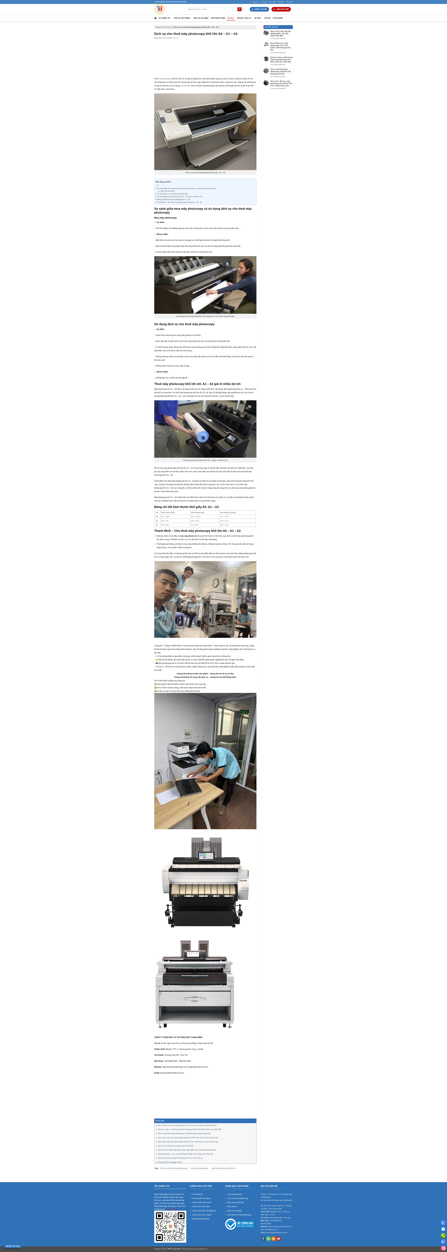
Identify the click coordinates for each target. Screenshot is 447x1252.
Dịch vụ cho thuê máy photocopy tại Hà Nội (175, 1146)
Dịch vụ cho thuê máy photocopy (173, 1168)
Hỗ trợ (257, 18)
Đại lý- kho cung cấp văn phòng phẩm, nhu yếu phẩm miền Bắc (280, 33)
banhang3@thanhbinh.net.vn (277, 1232)
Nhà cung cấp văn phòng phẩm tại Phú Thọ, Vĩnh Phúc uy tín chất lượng (188, 1142)
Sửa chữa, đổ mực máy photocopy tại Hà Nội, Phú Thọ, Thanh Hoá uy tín (188, 1138)
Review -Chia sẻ (244, 18)
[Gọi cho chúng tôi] (268, 1238)
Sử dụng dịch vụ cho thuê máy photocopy (172, 194)
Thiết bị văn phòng (182, 18)
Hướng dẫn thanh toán (201, 1202)
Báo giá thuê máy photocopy (239, 1215)
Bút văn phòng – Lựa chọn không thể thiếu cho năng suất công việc (185, 1154)
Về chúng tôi (164, 18)
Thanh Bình (186, 86)
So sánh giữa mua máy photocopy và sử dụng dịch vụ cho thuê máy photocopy (186, 188)
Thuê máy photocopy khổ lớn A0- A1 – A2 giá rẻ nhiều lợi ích (179, 196)
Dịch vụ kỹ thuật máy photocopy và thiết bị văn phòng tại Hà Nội (184, 1133)
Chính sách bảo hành (201, 1206)
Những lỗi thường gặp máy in (170, 1162)
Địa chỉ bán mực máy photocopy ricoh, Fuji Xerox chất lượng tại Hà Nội (187, 1125)
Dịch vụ (169, 27)
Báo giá (281, 2)
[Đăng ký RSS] (273, 1238)
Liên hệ (264, 2)
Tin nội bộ (289, 2)
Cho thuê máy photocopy (238, 1198)
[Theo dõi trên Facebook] (263, 1238)
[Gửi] (239, 9)
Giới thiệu (272, 2)
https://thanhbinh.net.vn (269, 1229)
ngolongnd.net (201, 1249)
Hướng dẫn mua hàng (201, 1198)
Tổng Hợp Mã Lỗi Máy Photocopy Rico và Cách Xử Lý (180, 1158)
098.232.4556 (266, 1224)
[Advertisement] (205, 60)
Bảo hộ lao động (201, 18)
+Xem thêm (170, 1209)
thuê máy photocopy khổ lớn (223, 1168)
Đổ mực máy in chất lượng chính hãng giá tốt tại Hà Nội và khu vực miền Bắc (190, 1129)
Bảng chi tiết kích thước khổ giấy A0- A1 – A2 (173, 199)
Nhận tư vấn (13, 1246)
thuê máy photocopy (199, 1168)
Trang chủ (255, 2)
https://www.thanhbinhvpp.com (279, 1226)
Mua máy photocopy (168, 191)
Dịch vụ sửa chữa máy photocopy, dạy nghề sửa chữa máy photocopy (187, 1150)
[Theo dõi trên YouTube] (278, 1238)
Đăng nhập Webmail (200, 1219)
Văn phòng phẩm (218, 18)
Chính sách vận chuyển (202, 1215)
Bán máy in (232, 1206)
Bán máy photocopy (236, 1202)
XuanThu (175, 38)
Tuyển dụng (278, 18)
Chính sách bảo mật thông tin (204, 1211)
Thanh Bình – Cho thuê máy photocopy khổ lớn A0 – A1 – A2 (179, 202)
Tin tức (230, 18)
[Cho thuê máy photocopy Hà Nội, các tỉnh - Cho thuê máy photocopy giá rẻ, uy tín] (168, 9)
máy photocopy (165, 79)
